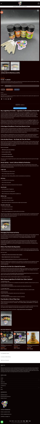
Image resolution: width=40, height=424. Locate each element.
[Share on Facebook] (3, 99)
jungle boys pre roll (36, 95)
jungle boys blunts (25, 95)
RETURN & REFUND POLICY (6, 396)
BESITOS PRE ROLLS (17, 345)
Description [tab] (18, 104)
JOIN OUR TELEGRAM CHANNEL (20, 108)
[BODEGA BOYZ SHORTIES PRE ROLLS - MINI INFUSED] (33, 337)
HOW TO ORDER (4, 383)
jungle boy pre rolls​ (10, 95)
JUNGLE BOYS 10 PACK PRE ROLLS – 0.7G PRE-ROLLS (6, 346)
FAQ (1, 387)
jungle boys (14, 95)
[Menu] (1, 3)
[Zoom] (2, 60)
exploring (7, 305)
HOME (2, 378)
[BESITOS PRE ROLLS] (20, 337)
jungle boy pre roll (4, 95)
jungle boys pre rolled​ (4, 96)
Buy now (17, 89)
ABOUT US (3, 381)
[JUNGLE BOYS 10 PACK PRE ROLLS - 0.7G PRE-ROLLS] (7, 337)
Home (2, 71)
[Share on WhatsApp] (1, 99)
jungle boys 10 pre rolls (19, 95)
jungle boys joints (30, 95)
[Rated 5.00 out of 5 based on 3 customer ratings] (20, 78)
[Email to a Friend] (7, 99)
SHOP (2, 379)
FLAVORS (2, 85)
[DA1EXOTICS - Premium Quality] (20, 3)
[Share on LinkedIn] (10, 99)
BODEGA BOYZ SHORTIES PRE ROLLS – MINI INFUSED (33, 346)
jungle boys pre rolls (9, 96)
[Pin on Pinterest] (8, 99)
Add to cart (9, 89)
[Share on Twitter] (5, 99)
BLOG (2, 389)
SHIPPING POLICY (4, 394)
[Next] (37, 35)
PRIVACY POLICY (4, 398)
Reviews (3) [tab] (22, 104)
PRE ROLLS (5, 71)
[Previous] (3, 35)
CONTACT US (3, 385)
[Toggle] (38, 380)
